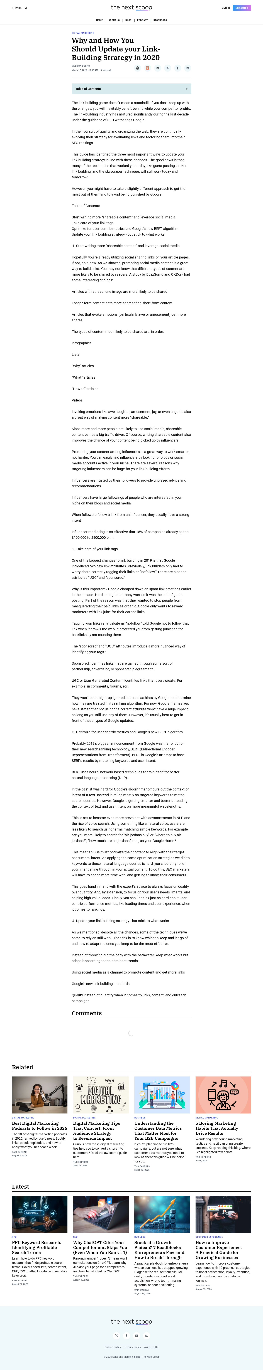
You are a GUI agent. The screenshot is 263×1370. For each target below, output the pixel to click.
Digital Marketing (83, 33)
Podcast (142, 20)
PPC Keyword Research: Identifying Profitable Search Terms (36, 1247)
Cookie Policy (113, 1347)
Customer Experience (209, 1237)
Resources (160, 20)
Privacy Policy (132, 1347)
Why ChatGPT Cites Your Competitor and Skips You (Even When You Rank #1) (100, 1247)
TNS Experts (81, 1162)
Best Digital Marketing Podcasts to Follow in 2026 (39, 1125)
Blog (128, 20)
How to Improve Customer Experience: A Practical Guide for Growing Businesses (219, 1250)
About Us (114, 20)
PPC (14, 1237)
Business (139, 1118)
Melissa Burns (81, 66)
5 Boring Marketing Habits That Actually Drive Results (217, 1128)
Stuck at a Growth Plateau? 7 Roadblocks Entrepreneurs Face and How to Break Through (159, 1250)
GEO (75, 1237)
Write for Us (151, 1347)
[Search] (26, 7)
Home (99, 20)
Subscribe (242, 7)
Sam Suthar (19, 1152)
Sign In (226, 8)
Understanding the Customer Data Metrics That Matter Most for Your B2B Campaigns (158, 1130)
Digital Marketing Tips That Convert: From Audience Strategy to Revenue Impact (96, 1130)
